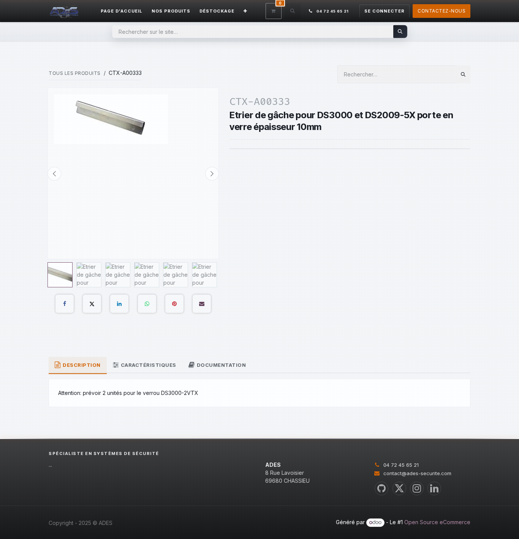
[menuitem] (121, 11)
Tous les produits (75, 73)
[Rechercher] (400, 31)
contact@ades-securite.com (417, 473)
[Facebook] (64, 304)
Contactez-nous (441, 11)
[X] (92, 304)
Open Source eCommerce (437, 522)
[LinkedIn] (119, 304)
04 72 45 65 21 (401, 465)
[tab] (78, 365)
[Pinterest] (174, 304)
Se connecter (384, 11)
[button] (293, 11)
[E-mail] (202, 304)
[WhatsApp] (147, 304)
